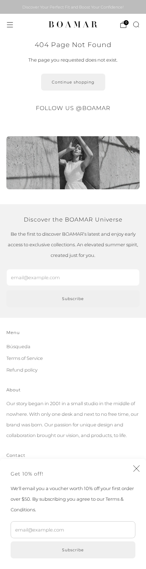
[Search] (136, 24)
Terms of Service (24, 358)
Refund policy (22, 370)
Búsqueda (18, 346)
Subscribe (73, 549)
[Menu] (9, 24)
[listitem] (73, 7)
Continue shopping (73, 82)
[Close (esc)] (136, 468)
